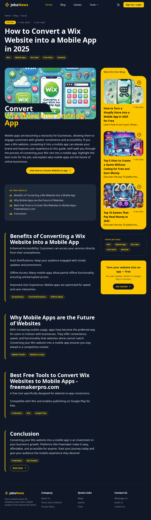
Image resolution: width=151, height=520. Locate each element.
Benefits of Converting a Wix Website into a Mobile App (42, 195)
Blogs (80, 498)
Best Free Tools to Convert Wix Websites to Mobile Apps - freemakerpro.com (43, 207)
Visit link (18, 468)
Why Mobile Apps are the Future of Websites (37, 200)
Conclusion (18, 214)
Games (78, 4)
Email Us (118, 502)
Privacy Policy (47, 506)
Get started (121, 286)
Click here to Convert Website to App (49, 170)
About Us (45, 498)
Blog (62, 4)
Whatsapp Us (121, 498)
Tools (80, 506)
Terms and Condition (51, 502)
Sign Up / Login (134, 4)
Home (48, 4)
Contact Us (119, 506)
